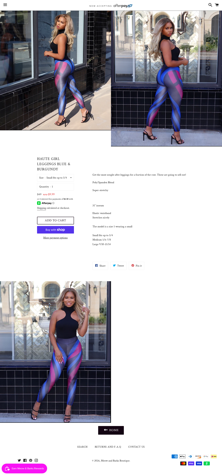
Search (82, 447)
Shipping (41, 208)
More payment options (55, 238)
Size (41, 177)
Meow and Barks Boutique (115, 460)
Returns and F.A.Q (108, 447)
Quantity (44, 186)
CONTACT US (136, 447)
